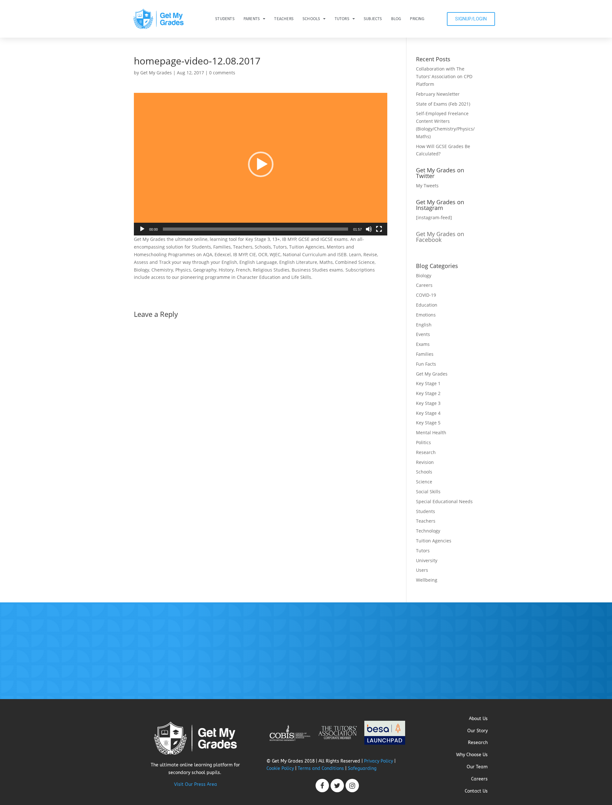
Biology (423, 275)
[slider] (255, 229)
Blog (396, 19)
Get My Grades (156, 73)
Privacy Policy (378, 761)
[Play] (142, 229)
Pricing (417, 19)
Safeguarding (362, 768)
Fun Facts (426, 364)
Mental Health (431, 432)
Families (424, 354)
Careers (424, 285)
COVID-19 (426, 295)
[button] (260, 164)
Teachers (284, 19)
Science (424, 482)
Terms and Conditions (321, 768)
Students (225, 19)
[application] (260, 164)
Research (426, 452)
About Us (478, 718)
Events (423, 334)
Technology (428, 531)
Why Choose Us (472, 754)
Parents (252, 19)
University (426, 560)
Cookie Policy (280, 768)
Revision (425, 462)
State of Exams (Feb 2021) (443, 104)
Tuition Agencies (433, 541)
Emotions (426, 315)
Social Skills (428, 491)
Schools (311, 19)
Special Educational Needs (444, 501)
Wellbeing (426, 580)
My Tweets (427, 186)
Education (426, 305)
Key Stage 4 (428, 413)
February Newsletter (438, 94)
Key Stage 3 (428, 403)
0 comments (222, 73)
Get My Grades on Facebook (440, 236)
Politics (423, 442)
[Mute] (369, 229)
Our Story (477, 731)
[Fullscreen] (379, 229)
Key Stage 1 (428, 383)
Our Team (477, 767)
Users (422, 570)
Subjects (373, 19)
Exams (423, 344)
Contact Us (476, 791)
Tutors (342, 19)
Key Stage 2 (428, 393)
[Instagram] (352, 785)
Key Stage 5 (428, 423)
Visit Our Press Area (195, 784)
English (424, 325)
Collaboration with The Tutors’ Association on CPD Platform (444, 76)
